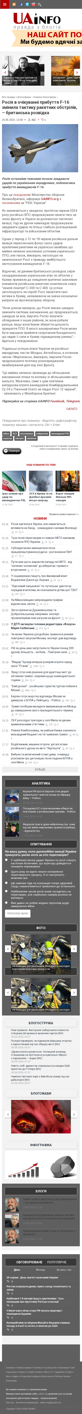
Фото (41, 928)
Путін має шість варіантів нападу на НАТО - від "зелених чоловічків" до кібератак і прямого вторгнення (41, 565)
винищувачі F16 (60, 433)
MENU (4, 4)
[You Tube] (33, 5)
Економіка (64, 1367)
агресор (7, 438)
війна (6, 433)
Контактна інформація (27, 1402)
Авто (46, 1372)
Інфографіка (41, 1145)
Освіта (38, 1372)
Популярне (56, 1262)
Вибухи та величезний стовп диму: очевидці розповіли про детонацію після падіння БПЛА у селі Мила (42, 758)
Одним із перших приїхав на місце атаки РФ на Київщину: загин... (20, 80)
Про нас (10, 1402)
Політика (37, 1367)
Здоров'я (59, 1372)
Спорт (69, 1372)
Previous (4, 72)
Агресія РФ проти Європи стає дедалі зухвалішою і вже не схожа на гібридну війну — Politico (46, 795)
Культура (12, 1372)
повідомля (21, 195)
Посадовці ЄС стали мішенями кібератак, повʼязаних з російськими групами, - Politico (49, 810)
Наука (22, 1372)
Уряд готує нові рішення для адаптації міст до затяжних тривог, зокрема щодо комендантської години (43, 676)
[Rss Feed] (14, 5)
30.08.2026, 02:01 (20, 1047)
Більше (40, 769)
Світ (73, 1367)
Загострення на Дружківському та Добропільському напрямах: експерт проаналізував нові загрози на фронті (36, 614)
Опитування (41, 844)
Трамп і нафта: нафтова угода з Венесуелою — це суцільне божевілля (49, 1201)
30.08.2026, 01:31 (20, 1061)
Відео (15, 1376)
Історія (30, 1372)
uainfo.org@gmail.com (50, 1402)
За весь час (64, 1269)
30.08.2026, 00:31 (20, 1083)
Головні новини (23, 1367)
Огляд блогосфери (29, 1376)
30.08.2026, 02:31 (20, 1036)
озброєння (42, 433)
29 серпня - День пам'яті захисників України (32, 1277)
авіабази (31, 438)
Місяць (40, 1269)
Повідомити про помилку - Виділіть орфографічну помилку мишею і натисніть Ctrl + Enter (39, 423)
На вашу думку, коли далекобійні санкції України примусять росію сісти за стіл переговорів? (40, 853)
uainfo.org (43, 1394)
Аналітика (41, 783)
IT (52, 1372)
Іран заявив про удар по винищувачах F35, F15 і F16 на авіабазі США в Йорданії (14, 502)
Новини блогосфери (44, 97)
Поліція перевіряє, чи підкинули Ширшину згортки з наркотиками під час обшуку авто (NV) (41, 1042)
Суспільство (50, 1367)
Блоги (41, 1191)
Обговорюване (29, 1262)
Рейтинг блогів (62, 1376)
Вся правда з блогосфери (16, 97)
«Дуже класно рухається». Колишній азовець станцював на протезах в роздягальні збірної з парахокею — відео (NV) (39, 1055)
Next (78, 72)
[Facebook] (20, 5)
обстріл (19, 438)
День (17, 1269)
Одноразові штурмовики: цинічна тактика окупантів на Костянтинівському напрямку (49, 1217)
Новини (40, 518)
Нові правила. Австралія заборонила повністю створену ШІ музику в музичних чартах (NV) (40, 1032)
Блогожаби (41, 1093)
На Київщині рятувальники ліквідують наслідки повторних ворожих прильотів (41, 968)
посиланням (11, 203)
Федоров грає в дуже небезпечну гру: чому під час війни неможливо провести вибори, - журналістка (49, 827)
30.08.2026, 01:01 (20, 1072)
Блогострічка (41, 1023)
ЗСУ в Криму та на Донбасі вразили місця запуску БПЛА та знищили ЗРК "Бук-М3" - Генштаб (40, 502)
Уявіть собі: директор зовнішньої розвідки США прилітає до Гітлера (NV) (40, 1067)
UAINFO (72, 409)
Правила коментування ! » (64, 514)
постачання (26, 433)
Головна (10, 1367)
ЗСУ (15, 433)
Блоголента (47, 1376)
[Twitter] (26, 5)
